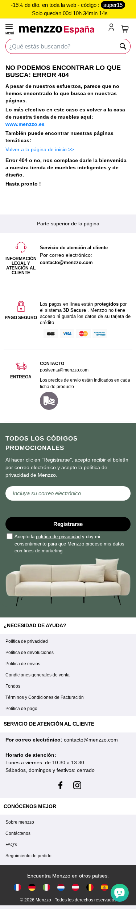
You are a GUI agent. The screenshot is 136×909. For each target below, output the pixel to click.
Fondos (12, 686)
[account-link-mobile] (113, 28)
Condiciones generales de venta (37, 674)
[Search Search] (123, 46)
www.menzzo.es (25, 124)
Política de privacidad (26, 641)
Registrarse (68, 524)
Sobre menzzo (19, 822)
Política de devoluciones (29, 652)
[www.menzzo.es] (104, 887)
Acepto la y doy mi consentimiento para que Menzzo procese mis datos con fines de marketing (69, 543)
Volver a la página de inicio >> (39, 149)
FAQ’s (11, 844)
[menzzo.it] (46, 887)
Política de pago (21, 708)
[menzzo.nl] (60, 887)
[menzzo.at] (75, 887)
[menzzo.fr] (17, 887)
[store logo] (62, 30)
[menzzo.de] (31, 887)
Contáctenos (17, 833)
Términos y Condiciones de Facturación (44, 697)
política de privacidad (58, 536)
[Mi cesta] (125, 29)
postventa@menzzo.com (64, 370)
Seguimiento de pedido (28, 855)
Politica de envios (22, 663)
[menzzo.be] (89, 887)
